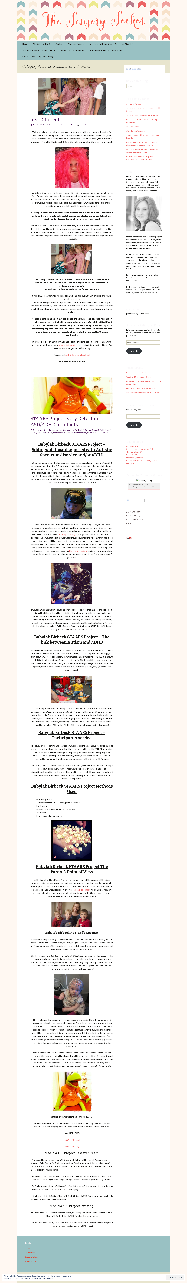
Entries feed (30, 1252)
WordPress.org (31, 1261)
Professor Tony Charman (84, 432)
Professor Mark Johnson (63, 432)
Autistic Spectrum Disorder (72, 50)
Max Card (130, 463)
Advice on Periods (133, 104)
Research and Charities (58, 125)
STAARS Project (101, 432)
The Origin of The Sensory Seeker (47, 44)
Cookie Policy (49, 1278)
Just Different (45, 119)
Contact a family (132, 446)
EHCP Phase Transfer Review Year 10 (141, 388)
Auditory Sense (132, 126)
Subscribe (134, 351)
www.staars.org (72, 1146)
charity (75, 125)
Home (24, 44)
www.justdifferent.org (69, 345)
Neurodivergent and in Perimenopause (142, 373)
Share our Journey (76, 44)
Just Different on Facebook (77, 354)
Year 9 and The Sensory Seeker (139, 377)
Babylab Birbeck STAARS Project (98, 430)
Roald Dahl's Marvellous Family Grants (141, 460)
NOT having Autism (78, 550)
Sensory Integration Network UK (139, 449)
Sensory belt (131, 455)
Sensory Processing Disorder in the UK (38, 50)
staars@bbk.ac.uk (72, 1139)
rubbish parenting (66, 534)
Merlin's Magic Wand (134, 457)
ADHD (77, 430)
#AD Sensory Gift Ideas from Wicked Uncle (143, 392)
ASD (82, 430)
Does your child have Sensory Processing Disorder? (111, 44)
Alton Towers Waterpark (136, 131)
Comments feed (31, 1257)
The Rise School (82, 889)
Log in (27, 1248)
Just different (84, 125)
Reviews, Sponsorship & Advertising (37, 56)
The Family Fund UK (134, 452)
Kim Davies (47, 432)
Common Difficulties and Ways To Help (106, 50)
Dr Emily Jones (36, 432)
